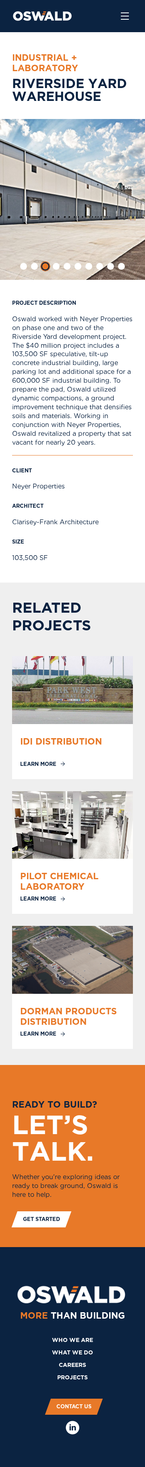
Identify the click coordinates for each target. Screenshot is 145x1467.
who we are (72, 1340)
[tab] (23, 266)
